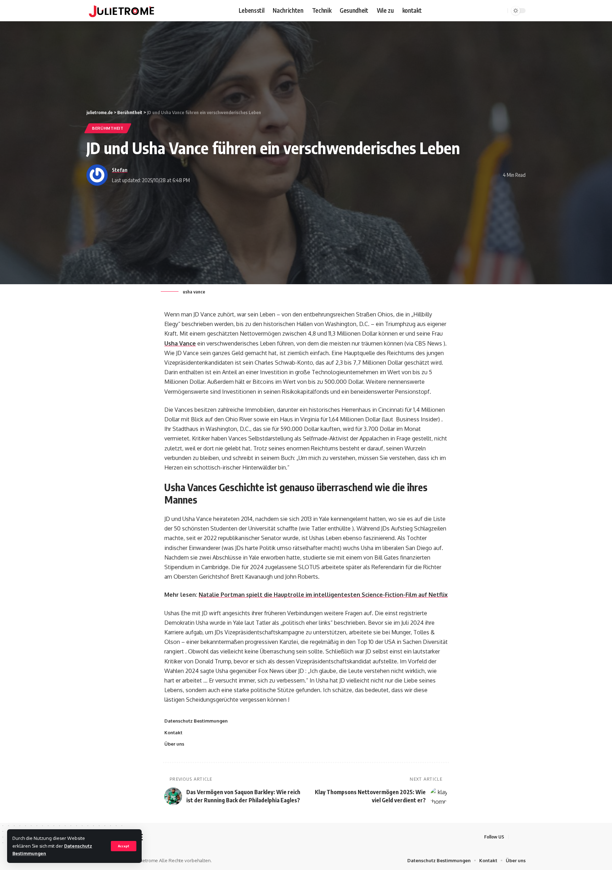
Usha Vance (180, 343)
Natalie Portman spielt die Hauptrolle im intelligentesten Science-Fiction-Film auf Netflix (323, 594)
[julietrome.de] (121, 10)
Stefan (120, 170)
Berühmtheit (108, 128)
